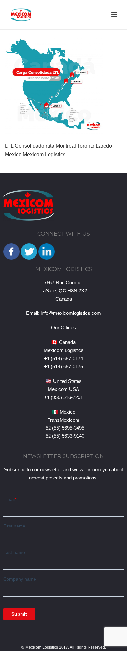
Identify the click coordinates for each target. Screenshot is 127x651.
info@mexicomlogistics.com (71, 313)
